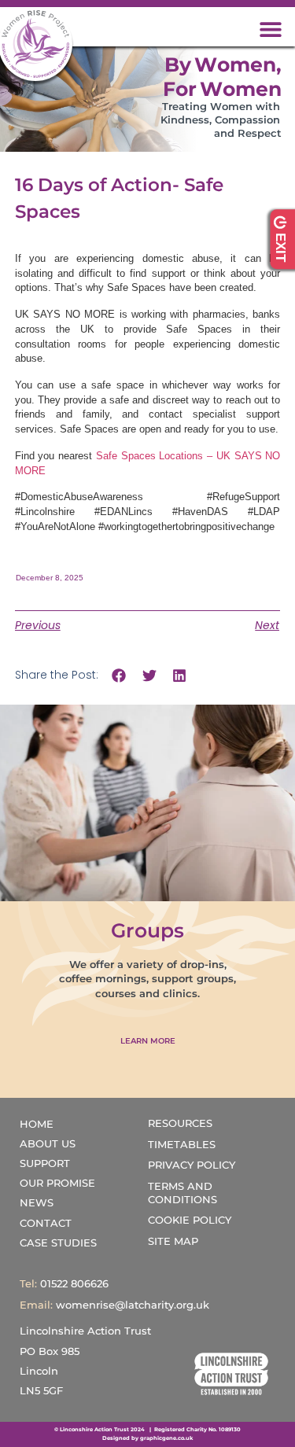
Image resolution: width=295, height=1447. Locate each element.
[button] (271, 28)
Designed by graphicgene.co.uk (147, 1438)
